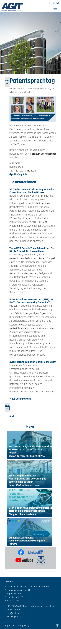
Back (12, 416)
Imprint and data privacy (17, 625)
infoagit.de (12, 613)
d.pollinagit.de (18, 174)
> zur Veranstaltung (20, 398)
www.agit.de (12, 616)
